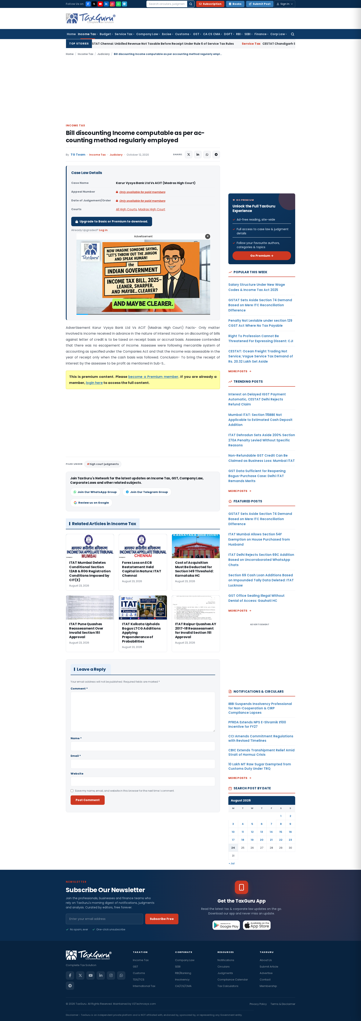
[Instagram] (112, 3)
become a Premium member (153, 376)
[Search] (190, 4)
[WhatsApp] (118, 3)
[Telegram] (124, 3)
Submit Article (269, 967)
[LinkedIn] (106, 3)
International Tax (144, 986)
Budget (105, 34)
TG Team (78, 155)
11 (243, 832)
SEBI (247, 34)
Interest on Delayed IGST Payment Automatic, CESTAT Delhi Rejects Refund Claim (257, 399)
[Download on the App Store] (257, 925)
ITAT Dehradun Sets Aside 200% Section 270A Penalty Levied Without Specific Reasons (261, 440)
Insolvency (182, 980)
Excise (166, 34)
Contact (265, 980)
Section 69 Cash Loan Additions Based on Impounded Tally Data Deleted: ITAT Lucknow (261, 580)
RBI (238, 34)
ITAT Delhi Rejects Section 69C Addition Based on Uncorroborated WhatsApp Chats (261, 559)
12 (252, 832)
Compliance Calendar (232, 980)
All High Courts (126, 209)
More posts (238, 371)
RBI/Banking (183, 973)
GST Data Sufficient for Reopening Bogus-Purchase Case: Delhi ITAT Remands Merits (257, 476)
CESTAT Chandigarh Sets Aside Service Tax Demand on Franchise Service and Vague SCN (273, 44)
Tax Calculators (227, 986)
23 (290, 840)
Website (77, 774)
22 (280, 840)
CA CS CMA (211, 34)
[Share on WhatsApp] (207, 154)
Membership (268, 986)
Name (76, 738)
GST (196, 34)
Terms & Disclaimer (283, 1004)
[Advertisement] (180, 89)
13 (261, 832)
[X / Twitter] (94, 3)
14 (271, 832)
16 (290, 832)
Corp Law (277, 34)
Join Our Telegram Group (149, 492)
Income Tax (87, 34)
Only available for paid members (142, 192)
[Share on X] (188, 154)
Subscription (212, 4)
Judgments (225, 973)
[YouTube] (100, 3)
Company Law (147, 34)
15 (280, 832)
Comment (79, 689)
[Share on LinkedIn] (198, 154)
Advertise (266, 973)
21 (271, 840)
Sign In (284, 4)
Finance (260, 34)
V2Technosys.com (144, 1004)
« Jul (232, 863)
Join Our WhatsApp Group (97, 492)
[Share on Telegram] (216, 154)
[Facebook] (88, 3)
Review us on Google (93, 503)
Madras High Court (151, 209)
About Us (266, 960)
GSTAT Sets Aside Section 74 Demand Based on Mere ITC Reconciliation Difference (260, 305)
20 (261, 840)
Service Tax (123, 34)
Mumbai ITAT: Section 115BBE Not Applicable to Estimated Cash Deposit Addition (260, 420)
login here (94, 382)
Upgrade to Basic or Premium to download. (114, 221)
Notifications (225, 960)
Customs (182, 34)
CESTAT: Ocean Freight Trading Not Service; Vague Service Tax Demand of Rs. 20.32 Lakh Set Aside (260, 356)
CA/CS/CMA (183, 986)
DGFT (228, 34)
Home (71, 34)
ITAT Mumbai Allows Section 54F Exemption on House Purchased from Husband (259, 539)
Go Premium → (261, 256)
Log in (103, 230)
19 (252, 840)
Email (76, 756)
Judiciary (103, 54)
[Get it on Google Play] (226, 925)
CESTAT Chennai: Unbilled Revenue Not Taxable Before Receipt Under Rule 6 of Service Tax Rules (104, 44)
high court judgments (104, 464)
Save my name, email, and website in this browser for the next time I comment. (124, 790)
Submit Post (262, 4)
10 (233, 832)
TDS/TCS (138, 980)
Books (237, 4)
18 (242, 840)
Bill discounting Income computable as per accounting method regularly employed (135, 136)
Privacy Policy (258, 1004)
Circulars (223, 967)
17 (233, 840)
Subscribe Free (162, 919)
